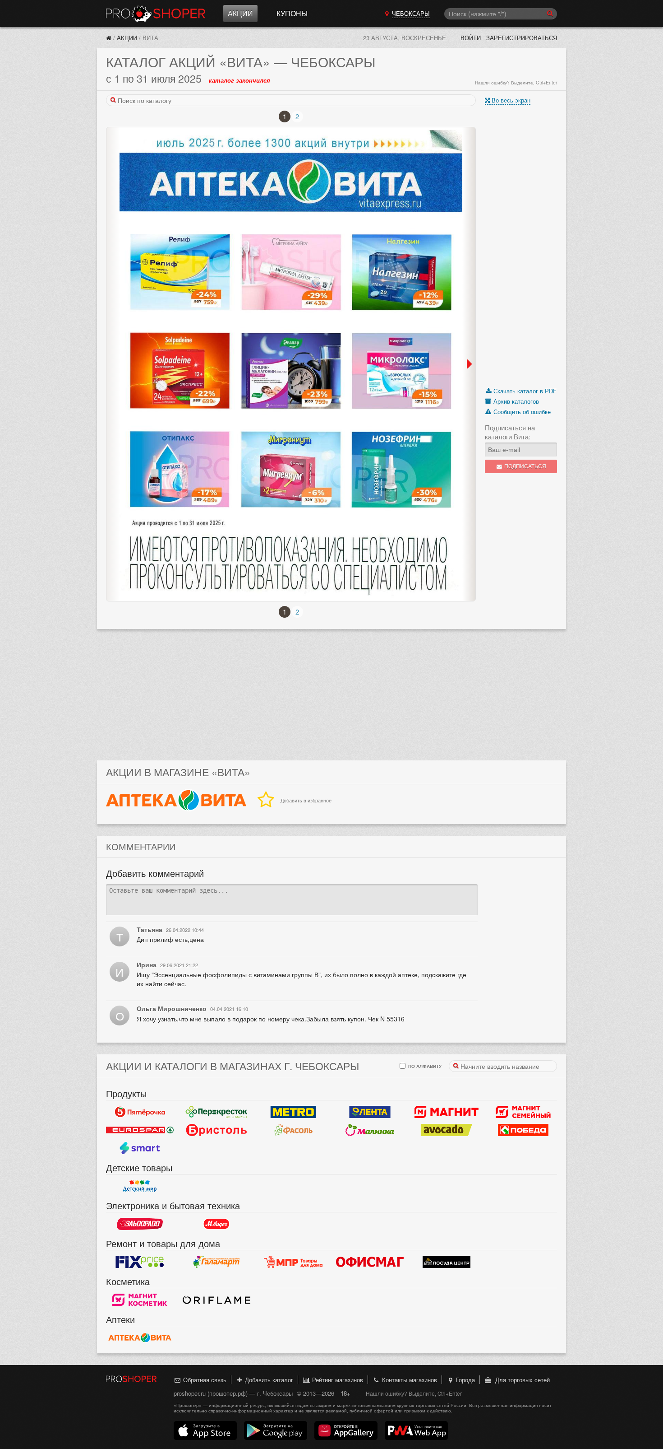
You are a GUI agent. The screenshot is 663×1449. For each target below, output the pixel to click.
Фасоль (293, 1130)
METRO (293, 1112)
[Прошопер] (108, 37)
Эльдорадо (139, 1224)
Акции (240, 13)
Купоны (292, 13)
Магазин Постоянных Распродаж (293, 1262)
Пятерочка (139, 1112)
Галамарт (216, 1262)
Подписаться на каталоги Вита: (510, 432)
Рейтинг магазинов (336, 1379)
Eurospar (139, 1130)
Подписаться (524, 466)
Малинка (370, 1130)
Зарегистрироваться (521, 37)
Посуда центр (446, 1262)
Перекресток (216, 1112)
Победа (523, 1130)
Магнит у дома (446, 1112)
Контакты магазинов (408, 1379)
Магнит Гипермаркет (523, 1112)
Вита (139, 1337)
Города (464, 1379)
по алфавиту (424, 1065)
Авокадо (446, 1130)
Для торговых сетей (521, 1379)
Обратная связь (203, 1379)
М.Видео (216, 1224)
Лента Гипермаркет (370, 1112)
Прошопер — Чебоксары (155, 13)
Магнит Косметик (139, 1300)
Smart (139, 1148)
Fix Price (139, 1262)
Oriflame (216, 1300)
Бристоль (216, 1130)
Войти (470, 37)
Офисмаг (370, 1262)
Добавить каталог (268, 1379)
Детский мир (139, 1186)
